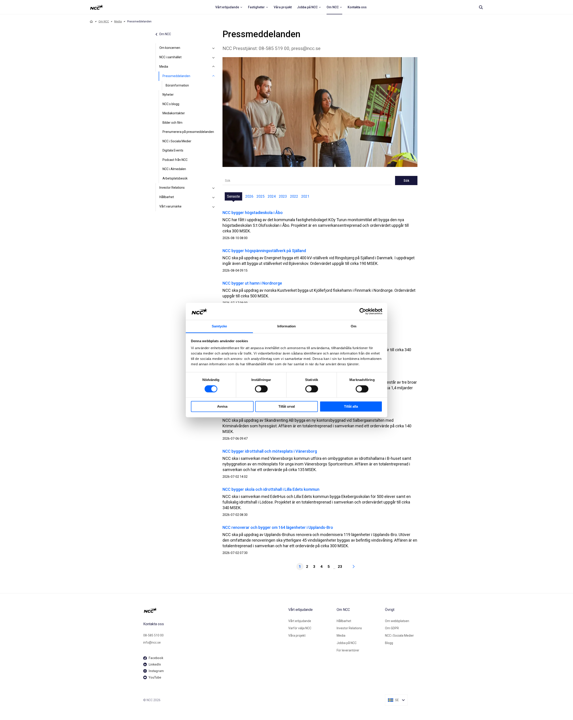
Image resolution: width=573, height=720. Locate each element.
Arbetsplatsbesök (175, 178)
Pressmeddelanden (176, 76)
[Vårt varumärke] (213, 206)
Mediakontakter (173, 113)
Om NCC (103, 21)
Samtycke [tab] (219, 326)
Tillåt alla (351, 407)
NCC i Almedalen (174, 169)
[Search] (480, 7)
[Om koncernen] (213, 48)
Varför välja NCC (299, 628)
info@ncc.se (152, 642)
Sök (406, 180)
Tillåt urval (286, 407)
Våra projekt (297, 635)
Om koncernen (169, 48)
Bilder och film (172, 122)
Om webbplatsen (397, 621)
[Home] (91, 21)
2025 (261, 196)
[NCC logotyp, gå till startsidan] (214, 610)
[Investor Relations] (213, 187)
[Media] (213, 66)
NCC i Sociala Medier (176, 141)
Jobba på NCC (347, 643)
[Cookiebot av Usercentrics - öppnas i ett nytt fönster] (362, 311)
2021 (305, 196)
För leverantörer (348, 650)
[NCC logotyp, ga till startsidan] (97, 7)
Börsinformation (177, 85)
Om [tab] (353, 326)
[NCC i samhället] (213, 57)
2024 (272, 196)
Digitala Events (172, 150)
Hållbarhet (166, 197)
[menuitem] (229, 7)
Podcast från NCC (175, 160)
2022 (294, 196)
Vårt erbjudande (299, 621)
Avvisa (222, 407)
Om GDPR (392, 628)
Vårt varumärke (170, 206)
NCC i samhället (170, 57)
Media (118, 21)
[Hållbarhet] (213, 197)
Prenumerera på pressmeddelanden (188, 132)
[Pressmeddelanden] (213, 76)
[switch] (261, 388)
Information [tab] (286, 326)
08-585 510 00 (153, 635)
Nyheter (168, 94)
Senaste (233, 196)
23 (340, 566)
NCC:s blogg (170, 104)
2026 (249, 196)
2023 (283, 196)
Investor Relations (172, 187)
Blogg (389, 643)
